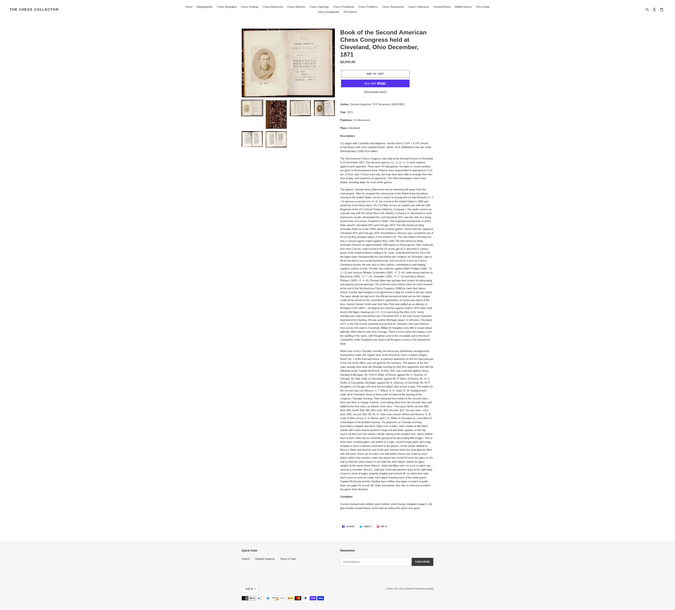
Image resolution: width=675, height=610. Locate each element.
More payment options (375, 91)
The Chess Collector (34, 9)
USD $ (249, 588)
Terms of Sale (288, 558)
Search (246, 558)
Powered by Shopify (423, 589)
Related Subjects (265, 558)
